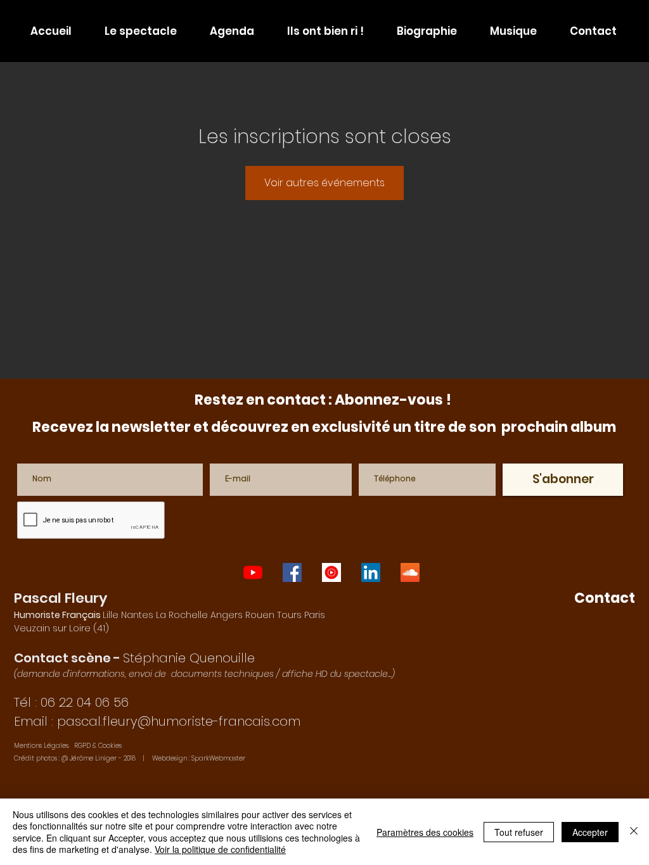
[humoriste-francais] (410, 572)
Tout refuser (518, 832)
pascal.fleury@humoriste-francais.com (178, 721)
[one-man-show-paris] (292, 572)
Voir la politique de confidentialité (220, 849)
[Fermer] (633, 832)
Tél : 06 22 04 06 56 (71, 702)
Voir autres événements (324, 182)
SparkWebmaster (218, 758)
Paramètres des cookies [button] (424, 832)
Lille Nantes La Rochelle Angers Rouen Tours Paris (169, 615)
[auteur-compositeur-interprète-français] (331, 572)
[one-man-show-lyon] (252, 572)
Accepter (590, 832)
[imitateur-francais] (370, 572)
